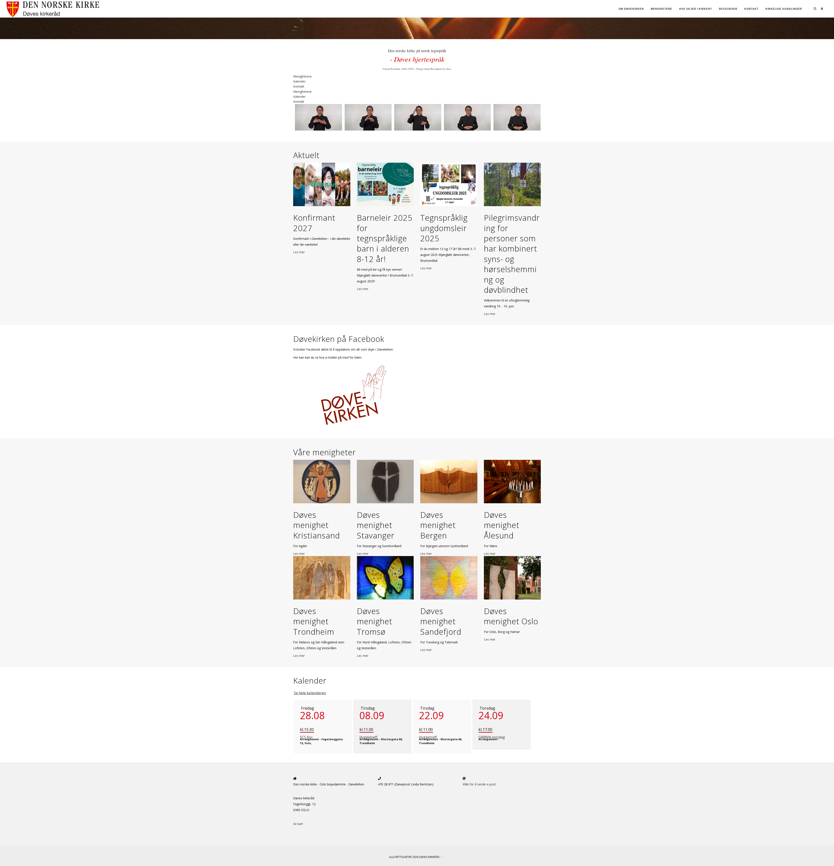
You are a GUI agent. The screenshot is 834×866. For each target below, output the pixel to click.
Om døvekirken (631, 8)
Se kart (298, 824)
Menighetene (661, 8)
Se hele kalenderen (310, 692)
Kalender (299, 81)
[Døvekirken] (70, 8)
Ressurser (728, 8)
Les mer (299, 252)
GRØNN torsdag (491, 737)
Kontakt (751, 8)
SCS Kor (306, 737)
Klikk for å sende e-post (479, 784)
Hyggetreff (368, 737)
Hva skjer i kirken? (695, 8)
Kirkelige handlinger (783, 8)
